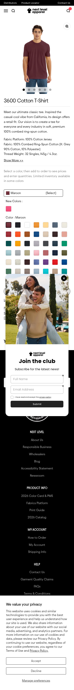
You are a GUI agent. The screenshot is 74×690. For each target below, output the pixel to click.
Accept (36, 660)
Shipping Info (37, 551)
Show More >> (13, 160)
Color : (16, 217)
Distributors (10, 3)
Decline (36, 671)
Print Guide (37, 510)
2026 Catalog (37, 517)
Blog (37, 461)
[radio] (8, 209)
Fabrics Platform (37, 503)
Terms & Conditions (37, 593)
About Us (37, 440)
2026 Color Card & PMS (37, 495)
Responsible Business (37, 447)
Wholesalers (37, 454)
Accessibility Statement (37, 468)
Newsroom (37, 475)
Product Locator (30, 3)
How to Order (37, 537)
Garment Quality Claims (37, 579)
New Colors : (14, 201)
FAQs (37, 586)
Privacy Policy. (39, 650)
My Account (37, 544)
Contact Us (64, 3)
